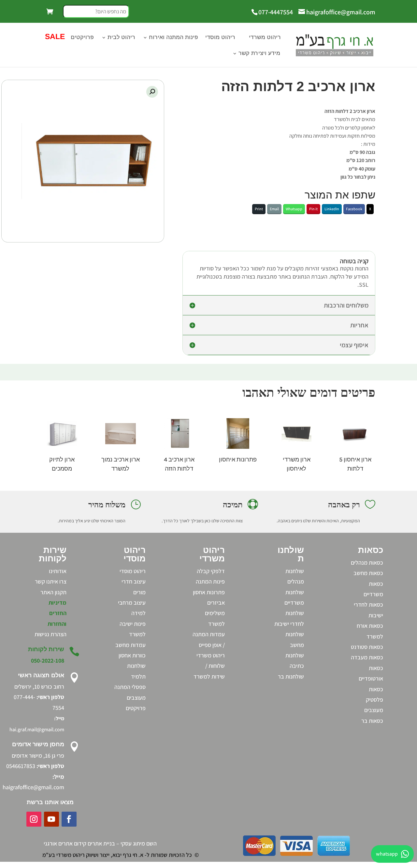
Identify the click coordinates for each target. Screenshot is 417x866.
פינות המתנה (210, 581)
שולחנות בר (291, 676)
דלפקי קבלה (211, 571)
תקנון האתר (53, 592)
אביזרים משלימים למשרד (215, 613)
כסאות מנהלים (367, 562)
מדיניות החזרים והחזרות (57, 613)
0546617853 (20, 766)
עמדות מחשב (130, 645)
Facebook (354, 208)
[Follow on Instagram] (33, 819)
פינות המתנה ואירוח (173, 37)
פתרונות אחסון (209, 592)
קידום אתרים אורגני (65, 843)
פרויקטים (82, 37)
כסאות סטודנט (367, 647)
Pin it (313, 208)
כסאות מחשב (368, 573)
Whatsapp (294, 208)
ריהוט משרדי (265, 37)
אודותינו (57, 571)
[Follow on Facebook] (69, 819)
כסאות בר (372, 720)
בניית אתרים (101, 843)
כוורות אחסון (132, 655)
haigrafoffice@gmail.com (33, 787)
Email (274, 208)
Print (259, 208)
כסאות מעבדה (367, 657)
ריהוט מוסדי (220, 37)
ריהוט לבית (121, 37)
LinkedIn (331, 208)
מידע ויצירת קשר (259, 53)
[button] (152, 92)
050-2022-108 (47, 660)
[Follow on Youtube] (51, 819)
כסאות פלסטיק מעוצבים (373, 699)
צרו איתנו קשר (50, 581)
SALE (54, 37)
